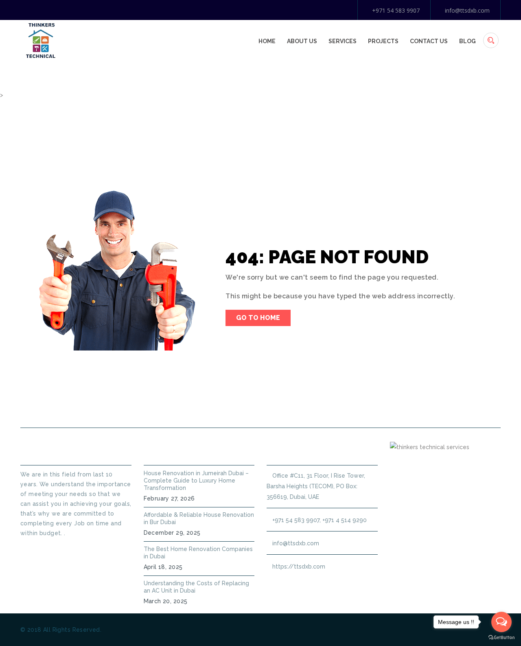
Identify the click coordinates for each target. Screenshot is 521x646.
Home (267, 41)
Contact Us (429, 41)
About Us (302, 41)
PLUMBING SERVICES (219, 408)
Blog (467, 41)
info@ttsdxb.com (467, 10)
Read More (35, 548)
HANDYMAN (287, 408)
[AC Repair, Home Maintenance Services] (40, 40)
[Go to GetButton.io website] (501, 637)
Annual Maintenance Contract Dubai (385, 408)
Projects (383, 41)
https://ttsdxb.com (298, 566)
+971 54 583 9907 (396, 10)
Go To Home (258, 318)
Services (342, 41)
